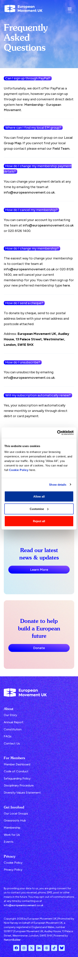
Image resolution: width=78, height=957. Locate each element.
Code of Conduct (16, 771)
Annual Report (13, 722)
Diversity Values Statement (22, 792)
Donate (39, 648)
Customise (37, 508)
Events (8, 841)
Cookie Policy (19, 470)
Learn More (39, 570)
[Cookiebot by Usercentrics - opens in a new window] (57, 432)
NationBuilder (12, 939)
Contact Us (12, 743)
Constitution (13, 729)
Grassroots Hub (15, 820)
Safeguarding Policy (17, 778)
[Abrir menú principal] (69, 9)
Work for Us (12, 835)
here (66, 285)
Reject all (39, 521)
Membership (12, 827)
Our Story (10, 715)
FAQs (8, 736)
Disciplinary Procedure (19, 785)
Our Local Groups (16, 813)
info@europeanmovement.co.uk (29, 192)
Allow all (39, 496)
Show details (57, 484)
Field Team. (61, 148)
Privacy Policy (13, 869)
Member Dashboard (17, 764)
